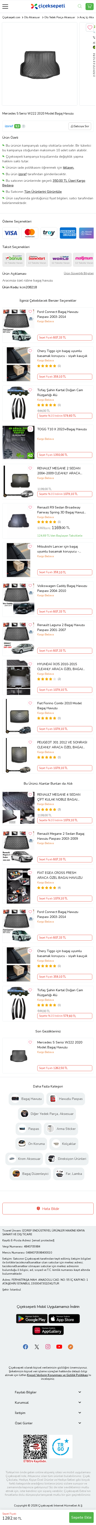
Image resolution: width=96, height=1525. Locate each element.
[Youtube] (59, 1346)
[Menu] (5, 6)
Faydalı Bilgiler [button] (26, 1392)
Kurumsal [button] (22, 1402)
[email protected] (43, 1240)
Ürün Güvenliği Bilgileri (79, 273)
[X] (37, 1346)
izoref (9, 126)
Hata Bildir (50, 1208)
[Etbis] (35, 1449)
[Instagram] (48, 1346)
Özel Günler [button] (24, 1423)
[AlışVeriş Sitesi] (90, 6)
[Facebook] (25, 1346)
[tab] (48, 1392)
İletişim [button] (20, 1413)
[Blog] (70, 1346)
